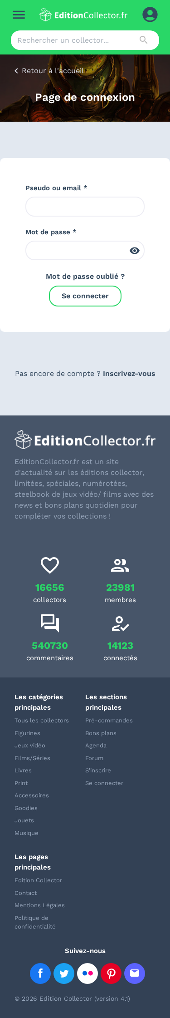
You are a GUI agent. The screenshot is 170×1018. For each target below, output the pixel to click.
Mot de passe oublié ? (85, 276)
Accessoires (32, 795)
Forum (94, 758)
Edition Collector (38, 880)
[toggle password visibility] (135, 251)
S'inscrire (98, 770)
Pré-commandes (109, 720)
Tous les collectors (42, 720)
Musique (27, 833)
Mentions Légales (40, 905)
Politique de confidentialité (35, 922)
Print (21, 783)
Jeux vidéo (30, 745)
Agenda (96, 745)
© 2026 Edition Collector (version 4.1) (72, 998)
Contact (26, 893)
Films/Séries (32, 758)
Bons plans (101, 733)
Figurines (27, 733)
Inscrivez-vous (129, 373)
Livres (23, 770)
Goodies (26, 808)
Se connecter (85, 296)
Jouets (24, 820)
